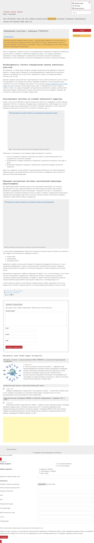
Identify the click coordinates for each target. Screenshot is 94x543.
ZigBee (22, 21)
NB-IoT (27, 21)
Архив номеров (79, 8)
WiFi (11, 21)
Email (8, 334)
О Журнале (6, 12)
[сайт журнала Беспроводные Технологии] (56, 449)
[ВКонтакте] (6, 294)
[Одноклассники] (9, 294)
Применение (52, 19)
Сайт (7, 340)
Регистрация (12, 14)
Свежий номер (78, 3)
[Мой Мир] (11, 294)
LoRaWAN (32, 19)
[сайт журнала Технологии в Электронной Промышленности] (34, 449)
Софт (23, 19)
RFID (27, 19)
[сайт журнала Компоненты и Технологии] (45, 449)
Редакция (19, 12)
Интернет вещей (41, 19)
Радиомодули (70, 19)
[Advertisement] (36, 429)
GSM (4, 19)
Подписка (77, 5)
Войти (5, 14)
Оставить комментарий (12, 292)
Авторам (13, 12)
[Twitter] (7, 294)
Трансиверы (61, 19)
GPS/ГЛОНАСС (11, 19)
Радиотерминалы (80, 19)
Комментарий (10, 311)
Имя (7, 328)
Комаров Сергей (8, 36)
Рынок (19, 19)
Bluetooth (16, 21)
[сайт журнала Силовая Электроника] (22, 449)
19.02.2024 (9, 291)
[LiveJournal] (13, 294)
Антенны (6, 21)
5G (31, 21)
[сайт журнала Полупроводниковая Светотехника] (70, 449)
